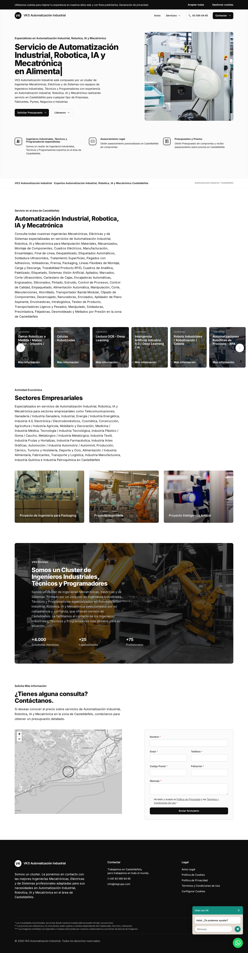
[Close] (239, 910)
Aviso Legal (188, 869)
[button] (240, 348)
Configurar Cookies (193, 891)
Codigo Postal (159, 766)
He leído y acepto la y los (186, 801)
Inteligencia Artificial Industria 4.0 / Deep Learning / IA (149, 342)
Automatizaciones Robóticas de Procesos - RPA (226, 340)
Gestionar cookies (222, 4)
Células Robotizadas (66, 338)
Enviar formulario (189, 810)
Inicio (157, 15)
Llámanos (60, 112)
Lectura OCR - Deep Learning (110, 338)
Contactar (221, 15)
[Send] (238, 929)
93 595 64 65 (200, 15)
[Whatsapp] (238, 943)
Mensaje (155, 780)
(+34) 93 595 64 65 (119, 878)
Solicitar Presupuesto (30, 112)
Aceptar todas (196, 4)
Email (154, 751)
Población (197, 766)
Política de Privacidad (188, 799)
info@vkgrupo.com (118, 884)
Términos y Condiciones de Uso (201, 885)
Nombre (155, 736)
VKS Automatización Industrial (44, 15)
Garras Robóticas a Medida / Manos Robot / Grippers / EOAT (32, 342)
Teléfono (196, 751)
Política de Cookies (193, 874)
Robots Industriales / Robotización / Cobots (188, 340)
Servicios (171, 15)
